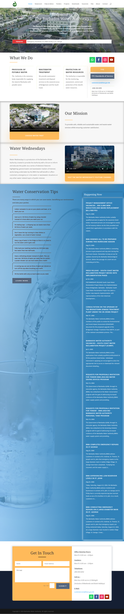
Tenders (58, 4)
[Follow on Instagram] (105, 60)
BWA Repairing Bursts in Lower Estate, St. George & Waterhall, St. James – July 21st (54, 41)
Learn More (22, 281)
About (98, 4)
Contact (105, 4)
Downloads (75, 4)
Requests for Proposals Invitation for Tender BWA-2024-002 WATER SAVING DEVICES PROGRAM (103, 377)
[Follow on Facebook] (99, 60)
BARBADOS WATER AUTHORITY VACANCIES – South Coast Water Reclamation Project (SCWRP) (100, 343)
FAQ (92, 4)
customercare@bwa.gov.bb (101, 83)
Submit (63, 586)
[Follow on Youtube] (111, 60)
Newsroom (38, 4)
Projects (66, 4)
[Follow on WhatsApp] (92, 60)
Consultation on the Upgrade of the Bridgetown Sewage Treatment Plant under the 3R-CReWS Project (102, 309)
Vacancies (85, 4)
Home (30, 4)
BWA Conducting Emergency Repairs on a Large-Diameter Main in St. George (102, 509)
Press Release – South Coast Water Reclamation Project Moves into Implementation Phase (102, 273)
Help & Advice (49, 4)
